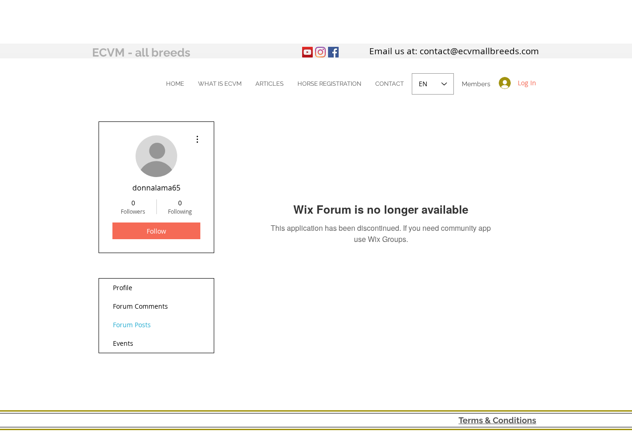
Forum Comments (140, 306)
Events (123, 343)
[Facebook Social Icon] (333, 52)
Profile (122, 287)
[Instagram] (320, 52)
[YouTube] (307, 52)
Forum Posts (132, 324)
